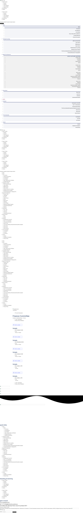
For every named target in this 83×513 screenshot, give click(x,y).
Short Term (78, 92)
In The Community (5, 229)
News (4, 215)
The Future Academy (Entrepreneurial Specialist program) (71, 108)
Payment (5, 4)
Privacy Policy (78, 127)
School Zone (78, 109)
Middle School (77, 44)
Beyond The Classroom (7, 54)
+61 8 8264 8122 (5, 502)
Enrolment (4, 101)
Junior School (78, 42)
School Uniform (77, 113)
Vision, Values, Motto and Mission (74, 33)
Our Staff (78, 118)
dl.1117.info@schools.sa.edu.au (9, 504)
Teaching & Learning (5, 182)
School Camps (78, 75)
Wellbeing (79, 73)
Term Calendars (6, 5)
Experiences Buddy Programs (76, 76)
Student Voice (78, 57)
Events (4, 99)
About (3, 242)
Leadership (79, 58)
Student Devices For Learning (75, 47)
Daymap (4, 3)
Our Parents (78, 120)
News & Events (4, 214)
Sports (79, 62)
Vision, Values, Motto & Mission (8, 180)
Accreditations (77, 30)
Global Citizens (78, 61)
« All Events (15, 310)
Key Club (79, 60)
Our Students (5, 230)
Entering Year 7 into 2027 (76, 103)
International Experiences (76, 77)
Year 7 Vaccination (18, 319)
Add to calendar (17, 324)
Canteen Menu (5, 16)
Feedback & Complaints (76, 125)
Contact (3, 9)
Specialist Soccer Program (75, 49)
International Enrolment (76, 97)
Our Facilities (78, 32)
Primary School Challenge (19, 320)
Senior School (5, 187)
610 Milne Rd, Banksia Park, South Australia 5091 (13, 505)
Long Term (5, 210)
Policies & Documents (76, 37)
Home (3, 172)
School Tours (5, 223)
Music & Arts (78, 72)
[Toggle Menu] (2, 23)
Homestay (78, 95)
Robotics (79, 78)
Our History (78, 28)
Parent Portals (4, 1)
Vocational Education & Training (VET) (74, 52)
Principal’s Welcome (77, 35)
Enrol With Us (4, 8)
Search (1, 511)
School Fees (78, 111)
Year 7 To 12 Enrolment (76, 104)
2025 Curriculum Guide (7, 184)
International (5, 90)
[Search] (14, 512)
